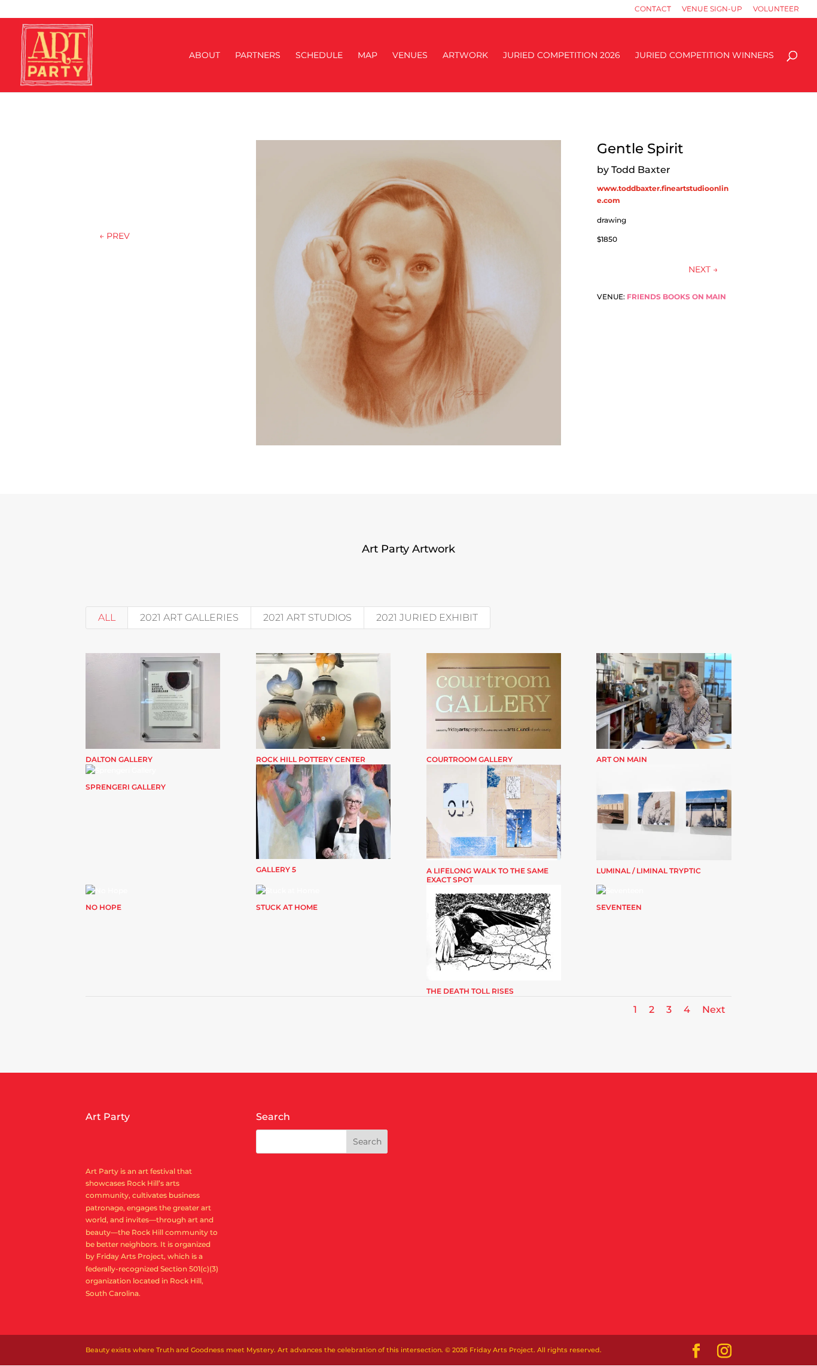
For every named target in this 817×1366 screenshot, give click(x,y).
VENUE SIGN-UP (712, 9)
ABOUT (204, 55)
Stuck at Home (287, 907)
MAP (367, 55)
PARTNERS (258, 55)
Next (713, 1009)
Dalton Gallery (119, 759)
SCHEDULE (319, 55)
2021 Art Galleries (189, 617)
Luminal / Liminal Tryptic (648, 870)
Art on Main (621, 759)
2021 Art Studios (307, 617)
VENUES (410, 55)
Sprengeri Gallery (126, 786)
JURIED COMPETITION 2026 (561, 55)
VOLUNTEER (776, 9)
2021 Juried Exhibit (427, 617)
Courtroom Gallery (469, 759)
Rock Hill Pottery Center (310, 759)
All (106, 617)
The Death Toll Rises (470, 990)
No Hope (103, 907)
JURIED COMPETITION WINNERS (704, 55)
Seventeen (619, 907)
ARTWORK (465, 55)
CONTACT (653, 9)
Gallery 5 (276, 869)
